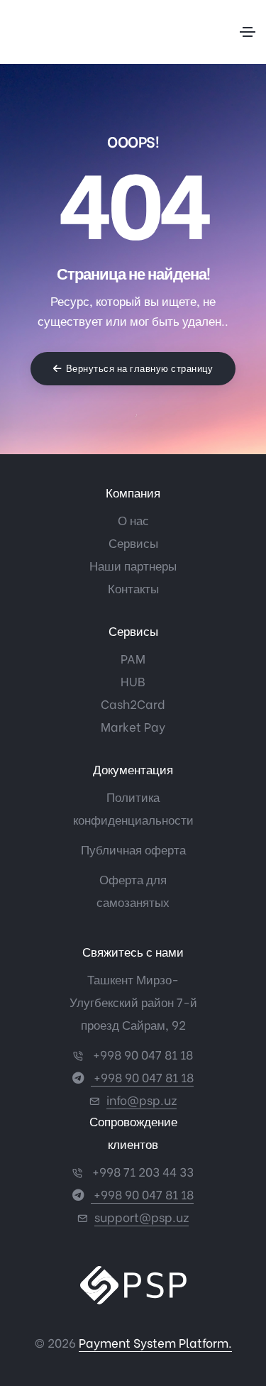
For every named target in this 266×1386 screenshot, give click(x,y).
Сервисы (133, 542)
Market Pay (133, 726)
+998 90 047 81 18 (141, 1054)
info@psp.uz (141, 1100)
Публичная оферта (133, 849)
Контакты (133, 588)
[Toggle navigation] (247, 32)
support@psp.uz (141, 1217)
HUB (133, 681)
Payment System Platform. (155, 1342)
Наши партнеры (133, 565)
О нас (133, 520)
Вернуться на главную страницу (140, 369)
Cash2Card (133, 704)
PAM (133, 658)
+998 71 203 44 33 (141, 1171)
